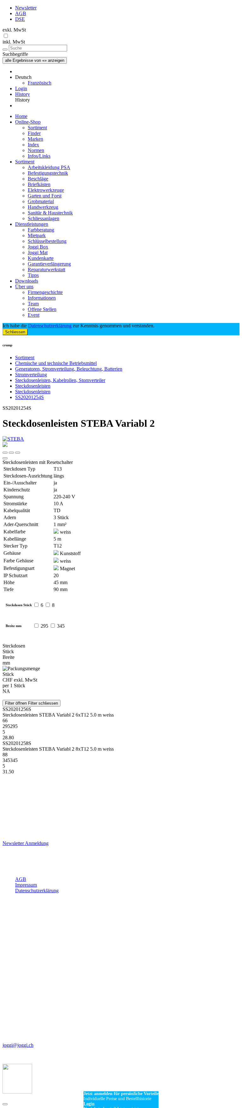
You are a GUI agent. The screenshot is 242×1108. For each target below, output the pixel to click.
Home (21, 116)
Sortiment (37, 127)
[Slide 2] (17, 453)
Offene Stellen (42, 309)
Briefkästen (39, 184)
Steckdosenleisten (32, 386)
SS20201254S (29, 397)
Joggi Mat (38, 252)
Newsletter (26, 7)
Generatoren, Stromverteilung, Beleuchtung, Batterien (68, 369)
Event (33, 315)
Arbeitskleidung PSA (49, 167)
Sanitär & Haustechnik (50, 212)
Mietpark (37, 235)
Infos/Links (39, 156)
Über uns (24, 286)
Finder (34, 133)
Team (33, 303)
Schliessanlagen (43, 218)
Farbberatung (41, 229)
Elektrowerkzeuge (46, 190)
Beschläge (38, 178)
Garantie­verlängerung (49, 264)
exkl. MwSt (14, 29)
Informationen (42, 298)
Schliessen (15, 332)
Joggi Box (38, 246)
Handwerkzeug (43, 207)
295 (44, 626)
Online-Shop (28, 122)
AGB (20, 13)
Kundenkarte (41, 258)
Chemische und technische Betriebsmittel (56, 363)
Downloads (26, 281)
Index (33, 144)
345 (61, 626)
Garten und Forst (44, 195)
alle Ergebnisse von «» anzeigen (34, 60)
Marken (35, 139)
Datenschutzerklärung (50, 325)
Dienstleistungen (31, 224)
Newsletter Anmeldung (26, 843)
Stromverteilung (31, 374)
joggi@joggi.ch (18, 1045)
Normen (36, 150)
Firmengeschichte (45, 292)
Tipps (33, 275)
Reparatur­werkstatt (46, 269)
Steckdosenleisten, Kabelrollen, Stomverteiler (60, 380)
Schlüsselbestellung (47, 241)
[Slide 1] (11, 453)
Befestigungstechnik (48, 173)
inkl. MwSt (14, 41)
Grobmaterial (41, 201)
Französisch (39, 82)
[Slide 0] (5, 453)
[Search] (5, 49)
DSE (20, 19)
